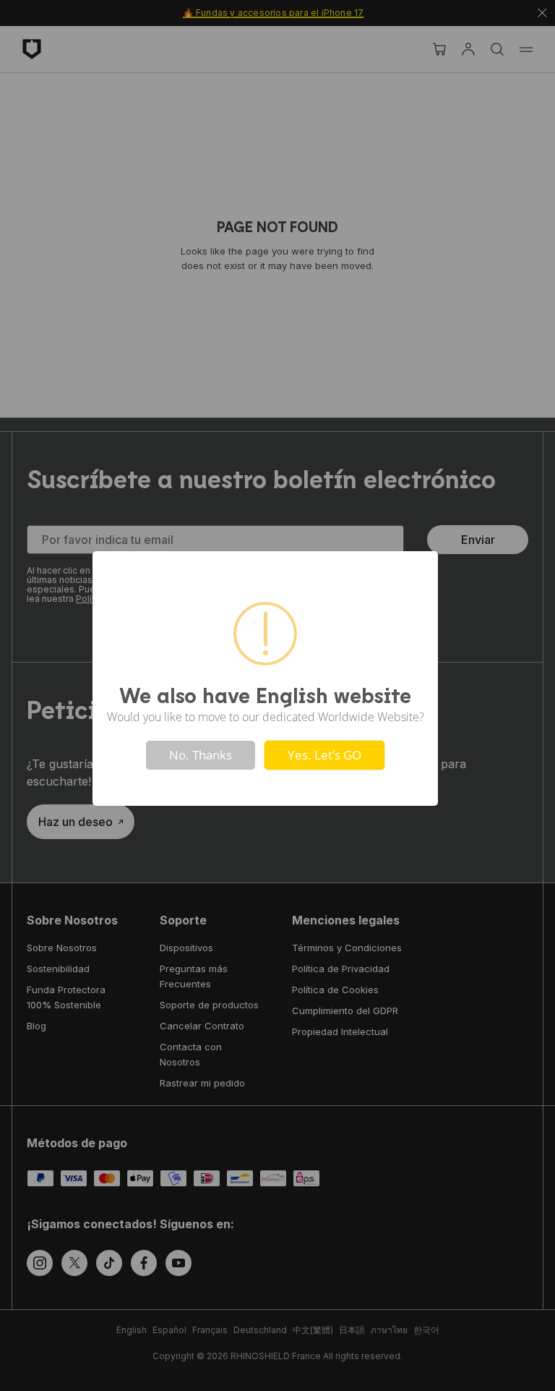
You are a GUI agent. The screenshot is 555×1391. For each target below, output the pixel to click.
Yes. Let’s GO (324, 754)
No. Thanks (200, 754)
